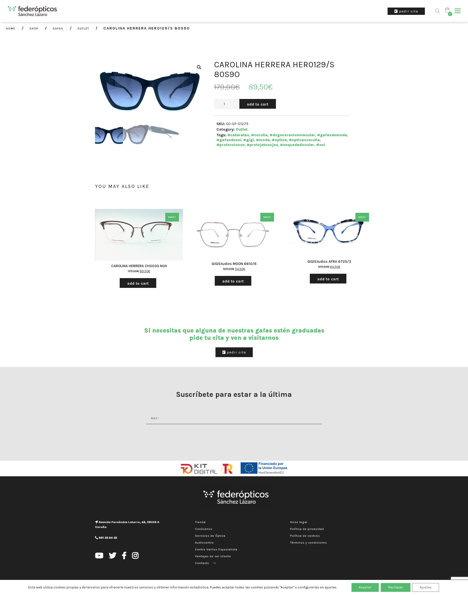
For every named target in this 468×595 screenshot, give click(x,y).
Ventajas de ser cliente (213, 556)
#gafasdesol (228, 139)
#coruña (259, 135)
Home (10, 28)
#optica (279, 139)
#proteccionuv (230, 144)
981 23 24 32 (107, 537)
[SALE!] (139, 236)
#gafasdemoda (332, 135)
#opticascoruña (304, 139)
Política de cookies (305, 535)
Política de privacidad (307, 529)
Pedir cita (408, 11)
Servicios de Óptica (210, 535)
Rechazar (395, 587)
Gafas (58, 28)
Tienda (200, 522)
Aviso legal (298, 522)
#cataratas (238, 135)
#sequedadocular (297, 144)
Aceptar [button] (365, 587)
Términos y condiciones (308, 542)
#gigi (248, 139)
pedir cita (236, 352)
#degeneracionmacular (292, 135)
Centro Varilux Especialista (216, 549)
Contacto (202, 563)
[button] (457, 11)
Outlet (83, 28)
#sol (320, 144)
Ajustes (426, 587)
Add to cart (257, 104)
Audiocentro (204, 542)
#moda (263, 139)
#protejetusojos (262, 144)
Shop (34, 28)
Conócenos (203, 529)
